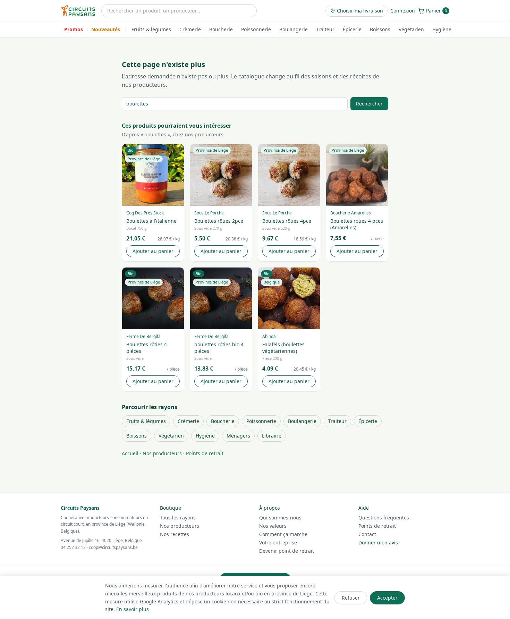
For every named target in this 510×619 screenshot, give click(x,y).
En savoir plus (132, 609)
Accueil (130, 453)
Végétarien (411, 29)
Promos (73, 29)
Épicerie (352, 29)
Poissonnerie (256, 29)
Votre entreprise (278, 542)
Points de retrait (204, 453)
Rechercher (369, 103)
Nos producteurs (162, 453)
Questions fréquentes (383, 517)
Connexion (402, 10)
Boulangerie (293, 29)
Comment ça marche (283, 534)
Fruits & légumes (151, 29)
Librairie (271, 435)
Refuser (351, 597)
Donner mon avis (378, 542)
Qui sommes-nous (280, 517)
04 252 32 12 (73, 547)
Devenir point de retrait (286, 551)
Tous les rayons (178, 517)
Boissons (380, 29)
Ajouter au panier (153, 251)
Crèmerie (190, 29)
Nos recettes (174, 534)
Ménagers (238, 435)
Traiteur (325, 29)
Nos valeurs (273, 526)
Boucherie (221, 29)
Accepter (387, 597)
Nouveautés (105, 29)
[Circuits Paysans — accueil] (78, 11)
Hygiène (441, 29)
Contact (367, 534)
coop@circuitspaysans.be (113, 547)
